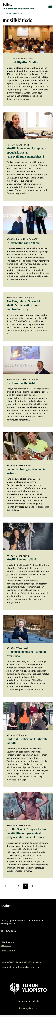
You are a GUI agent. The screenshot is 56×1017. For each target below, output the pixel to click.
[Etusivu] (3, 13)
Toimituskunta (8, 950)
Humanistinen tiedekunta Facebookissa (20, 967)
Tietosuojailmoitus (28, 1008)
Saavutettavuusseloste (28, 1001)
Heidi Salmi (6, 945)
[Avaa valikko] (50, 6)
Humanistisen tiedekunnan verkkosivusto (21, 961)
